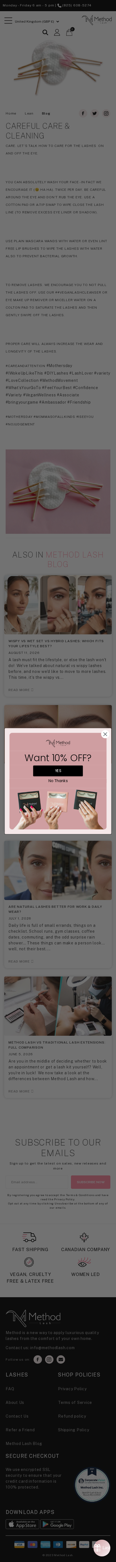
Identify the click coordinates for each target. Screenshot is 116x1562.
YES (58, 770)
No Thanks (58, 781)
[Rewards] (101, 1548)
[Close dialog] (105, 734)
